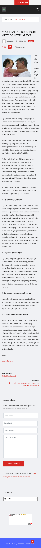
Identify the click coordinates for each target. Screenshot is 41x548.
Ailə (11, 19)
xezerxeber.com (7, 361)
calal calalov (10, 41)
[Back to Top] (32, 542)
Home (5, 19)
